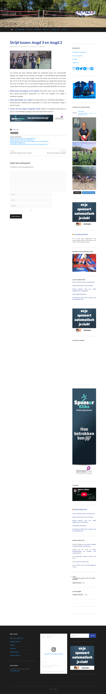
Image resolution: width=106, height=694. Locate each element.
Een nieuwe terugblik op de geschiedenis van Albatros (84, 545)
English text (75, 62)
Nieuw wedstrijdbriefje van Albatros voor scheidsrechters (84, 551)
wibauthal (14, 133)
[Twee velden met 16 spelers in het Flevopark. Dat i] (84, 153)
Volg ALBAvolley (15, 671)
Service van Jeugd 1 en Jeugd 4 (56, 152)
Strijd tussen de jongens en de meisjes (24, 91)
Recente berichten (80, 509)
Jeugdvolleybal (14, 652)
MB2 (14, 129)
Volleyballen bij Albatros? (79, 52)
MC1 (17, 129)
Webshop (12, 648)
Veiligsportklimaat (15, 641)
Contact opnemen (77, 55)
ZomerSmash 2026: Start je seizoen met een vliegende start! (29, 144)
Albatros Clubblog (38, 46)
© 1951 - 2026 (53, 689)
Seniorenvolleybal (15, 655)
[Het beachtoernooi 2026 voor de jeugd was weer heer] (84, 178)
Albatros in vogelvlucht (16, 638)
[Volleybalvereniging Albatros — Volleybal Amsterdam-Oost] (85, 13)
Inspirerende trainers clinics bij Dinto (22, 140)
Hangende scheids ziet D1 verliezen (21, 152)
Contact (64, 29)
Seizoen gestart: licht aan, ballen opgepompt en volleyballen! (29, 141)
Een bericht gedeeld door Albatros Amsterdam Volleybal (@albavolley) (59, 671)
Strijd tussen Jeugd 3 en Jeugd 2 (36, 42)
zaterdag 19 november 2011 (20, 46)
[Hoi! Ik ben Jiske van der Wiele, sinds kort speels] (84, 129)
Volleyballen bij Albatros (17, 143)
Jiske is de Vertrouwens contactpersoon (23, 138)
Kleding (74, 59)
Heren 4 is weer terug (82, 561)
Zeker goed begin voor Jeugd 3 (22, 100)
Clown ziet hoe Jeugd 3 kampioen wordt (25, 109)
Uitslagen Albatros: (81, 234)
